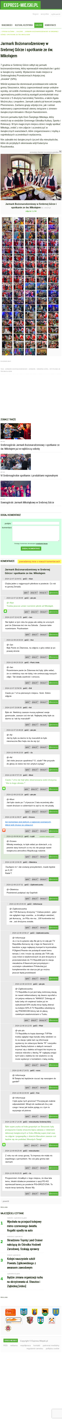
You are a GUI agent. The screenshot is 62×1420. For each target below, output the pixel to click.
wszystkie (45, 14)
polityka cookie (52, 1348)
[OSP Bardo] (6, 1331)
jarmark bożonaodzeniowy (16, 369)
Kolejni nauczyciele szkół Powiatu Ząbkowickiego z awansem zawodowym (21, 1263)
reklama (14, 1345)
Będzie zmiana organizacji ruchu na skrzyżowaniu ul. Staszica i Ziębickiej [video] (25, 1282)
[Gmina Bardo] (32, 1315)
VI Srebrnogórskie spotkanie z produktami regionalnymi (29, 475)
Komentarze (50, 25)
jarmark (32, 369)
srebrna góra (42, 369)
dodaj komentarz (31, 549)
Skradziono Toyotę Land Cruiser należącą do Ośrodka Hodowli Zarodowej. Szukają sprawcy (25, 1244)
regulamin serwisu (35, 1348)
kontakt (36, 1345)
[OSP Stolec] (49, 1323)
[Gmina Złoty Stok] (27, 1323)
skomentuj (54, 592)
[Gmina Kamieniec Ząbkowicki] (53, 1315)
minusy (43, 592)
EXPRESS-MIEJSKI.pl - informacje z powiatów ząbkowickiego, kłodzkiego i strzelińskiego (21, 4)
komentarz (7, 527)
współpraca (25, 1345)
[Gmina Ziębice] (38, 1323)
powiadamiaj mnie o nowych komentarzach (39, 561)
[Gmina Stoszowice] (11, 1323)
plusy (33, 592)
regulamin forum (42, 543)
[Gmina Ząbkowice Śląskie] (21, 1315)
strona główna (8, 31)
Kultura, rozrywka (24, 25)
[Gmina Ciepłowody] (43, 1315)
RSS (5, 1345)
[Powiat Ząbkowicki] (8, 1315)
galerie (19, 31)
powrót (6, 1201)
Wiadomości (7, 25)
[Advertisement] (31, 396)
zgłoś (25, 592)
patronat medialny (51, 1345)
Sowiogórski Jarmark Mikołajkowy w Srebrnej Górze (27, 502)
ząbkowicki (55, 14)
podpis (8, 523)
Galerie (38, 25)
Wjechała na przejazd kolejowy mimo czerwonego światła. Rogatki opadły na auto (24, 1226)
